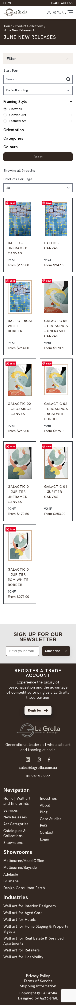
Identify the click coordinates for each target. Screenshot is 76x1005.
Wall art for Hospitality (23, 956)
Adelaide (10, 874)
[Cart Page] (54, 12)
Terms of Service (38, 980)
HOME (7, 3)
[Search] (64, 12)
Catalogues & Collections (14, 833)
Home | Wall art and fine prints (17, 801)
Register (34, 710)
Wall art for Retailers (21, 950)
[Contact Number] (59, 12)
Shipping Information (38, 986)
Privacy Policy (38, 975)
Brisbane (11, 881)
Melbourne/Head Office (23, 860)
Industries (48, 798)
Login (44, 839)
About (45, 805)
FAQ (43, 825)
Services (10, 810)
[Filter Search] (68, 79)
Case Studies (50, 818)
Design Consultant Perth (24, 887)
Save (12, 202)
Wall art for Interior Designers (29, 905)
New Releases (15, 817)
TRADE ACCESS (61, 3)
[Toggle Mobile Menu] (70, 12)
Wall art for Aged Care (23, 912)
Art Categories (15, 823)
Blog (44, 811)
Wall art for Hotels (19, 919)
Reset (38, 157)
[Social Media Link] (28, 759)
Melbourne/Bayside (20, 867)
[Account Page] (49, 12)
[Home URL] (38, 730)
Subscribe (53, 651)
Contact (46, 832)
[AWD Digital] (49, 998)
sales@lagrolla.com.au (38, 767)
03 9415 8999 (38, 776)
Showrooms (13, 842)
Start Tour (10, 70)
